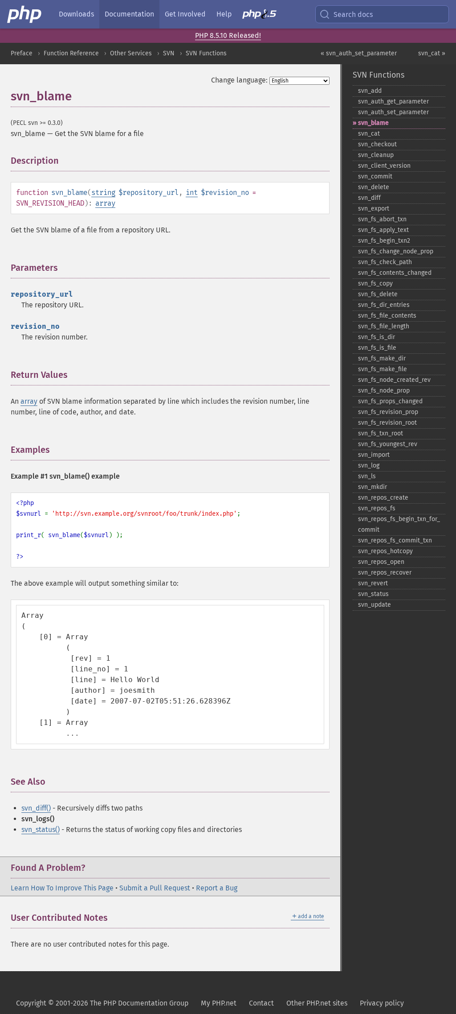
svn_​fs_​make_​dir (382, 358)
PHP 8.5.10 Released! (228, 35)
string (103, 192)
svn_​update (374, 604)
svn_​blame (373, 123)
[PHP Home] (25, 14)
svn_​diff (369, 198)
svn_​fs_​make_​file (382, 369)
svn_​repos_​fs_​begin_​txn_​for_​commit (399, 524)
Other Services (131, 53)
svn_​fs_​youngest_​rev (387, 444)
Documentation (129, 14)
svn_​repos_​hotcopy (385, 551)
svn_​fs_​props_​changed (390, 401)
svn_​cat (369, 133)
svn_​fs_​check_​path (385, 262)
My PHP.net (218, 1003)
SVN (169, 53)
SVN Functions (206, 53)
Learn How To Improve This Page (62, 888)
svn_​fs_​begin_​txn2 (384, 240)
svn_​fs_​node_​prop (384, 390)
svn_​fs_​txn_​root (380, 433)
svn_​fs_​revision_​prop (388, 412)
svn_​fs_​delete (378, 294)
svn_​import (374, 455)
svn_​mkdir (372, 487)
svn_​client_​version (384, 166)
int (192, 192)
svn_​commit (375, 176)
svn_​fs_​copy (375, 283)
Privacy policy (382, 1003)
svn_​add (370, 91)
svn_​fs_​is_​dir (376, 337)
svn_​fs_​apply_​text (383, 230)
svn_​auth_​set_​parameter (393, 112)
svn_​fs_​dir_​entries (384, 305)
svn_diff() (36, 808)
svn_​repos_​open (381, 562)
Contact (261, 1003)
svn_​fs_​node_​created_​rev (394, 380)
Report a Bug (216, 888)
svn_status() (40, 829)
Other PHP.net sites (316, 1003)
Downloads (76, 14)
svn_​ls (367, 476)
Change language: (239, 80)
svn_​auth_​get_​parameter (393, 101)
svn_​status (373, 594)
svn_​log (368, 465)
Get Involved (185, 14)
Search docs (353, 14)
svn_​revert (373, 583)
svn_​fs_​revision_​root (387, 422)
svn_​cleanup (376, 155)
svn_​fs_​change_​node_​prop (395, 251)
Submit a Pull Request (154, 888)
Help (224, 14)
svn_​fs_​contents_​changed (395, 273)
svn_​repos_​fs (376, 508)
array (105, 203)
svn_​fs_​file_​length (383, 326)
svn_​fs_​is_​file (377, 348)
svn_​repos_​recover (384, 572)
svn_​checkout (377, 144)
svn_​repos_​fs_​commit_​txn (395, 540)
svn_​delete (373, 187)
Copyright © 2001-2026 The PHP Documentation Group (102, 1003)
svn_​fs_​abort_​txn (382, 219)
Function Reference (71, 53)
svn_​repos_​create (383, 497)
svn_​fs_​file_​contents (387, 315)
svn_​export (373, 208)
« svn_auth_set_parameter (359, 53)
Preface (22, 53)
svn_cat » (431, 53)
